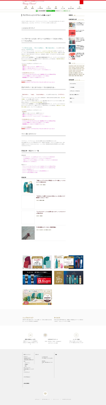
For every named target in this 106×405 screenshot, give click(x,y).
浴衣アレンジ (80, 74)
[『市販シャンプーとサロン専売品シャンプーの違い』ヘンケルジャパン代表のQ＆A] (28, 186)
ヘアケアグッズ (26, 372)
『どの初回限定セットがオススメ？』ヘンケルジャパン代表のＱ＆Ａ (37, 158)
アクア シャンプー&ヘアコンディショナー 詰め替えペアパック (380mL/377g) (39, 74)
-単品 (25, 365)
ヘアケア (41, 184)
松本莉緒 (70, 74)
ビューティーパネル (78, 70)
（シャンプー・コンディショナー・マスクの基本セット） (36, 69)
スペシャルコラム (73, 83)
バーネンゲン (70, 70)
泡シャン (77, 74)
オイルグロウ (82, 67)
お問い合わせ (37, 399)
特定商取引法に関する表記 (66, 399)
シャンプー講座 (74, 68)
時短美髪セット (25, 77)
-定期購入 (26, 364)
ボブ (76, 71)
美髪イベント (72, 98)
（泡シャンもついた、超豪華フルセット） (33, 66)
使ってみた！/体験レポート (74, 94)
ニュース (83, 68)
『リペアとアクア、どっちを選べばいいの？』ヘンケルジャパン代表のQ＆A (38, 156)
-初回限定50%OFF (27, 358)
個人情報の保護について (46, 399)
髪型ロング (81, 75)
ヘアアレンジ (70, 71)
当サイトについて (56, 399)
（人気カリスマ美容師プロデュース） (37, 77)
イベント (70, 67)
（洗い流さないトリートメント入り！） (33, 114)
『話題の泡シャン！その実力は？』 (29, 161)
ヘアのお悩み (72, 87)
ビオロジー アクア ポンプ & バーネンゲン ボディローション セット (40, 82)
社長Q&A (44, 184)
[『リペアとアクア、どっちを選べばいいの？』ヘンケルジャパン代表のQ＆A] (28, 217)
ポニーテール (79, 71)
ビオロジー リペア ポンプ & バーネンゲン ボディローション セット (40, 128)
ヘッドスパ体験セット (27, 75)
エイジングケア (78, 67)
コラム (71, 101)
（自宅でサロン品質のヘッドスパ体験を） (41, 75)
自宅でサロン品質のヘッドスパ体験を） (41, 122)
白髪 (83, 74)
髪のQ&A (78, 75)
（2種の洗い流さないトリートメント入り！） (34, 68)
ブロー (83, 70)
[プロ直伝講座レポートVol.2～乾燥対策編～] (28, 232)
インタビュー (73, 67)
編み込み (73, 75)
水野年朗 (40, 200)
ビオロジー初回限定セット (28, 169)
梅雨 (72, 74)
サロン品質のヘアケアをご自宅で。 (47, 358)
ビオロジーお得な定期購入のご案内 (29, 172)
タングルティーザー (78, 68)
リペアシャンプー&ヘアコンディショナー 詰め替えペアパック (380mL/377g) (38, 120)
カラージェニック (27, 367)
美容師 (43, 200)
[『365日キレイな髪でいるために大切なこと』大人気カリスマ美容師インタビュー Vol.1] (28, 201)
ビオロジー (37, 184)
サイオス (70, 68)
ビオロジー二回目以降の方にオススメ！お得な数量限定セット (35, 170)
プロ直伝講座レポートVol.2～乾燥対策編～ (46, 227)
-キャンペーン (27, 362)
